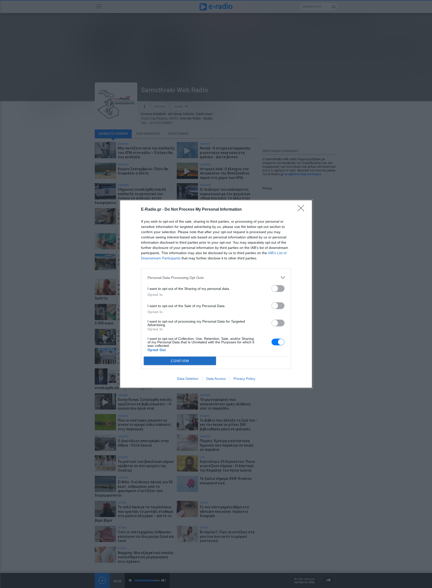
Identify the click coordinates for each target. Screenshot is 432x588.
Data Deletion (187, 379)
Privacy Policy (244, 379)
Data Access (216, 379)
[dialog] (216, 294)
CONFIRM (180, 361)
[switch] (278, 288)
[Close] (302, 209)
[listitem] (216, 277)
